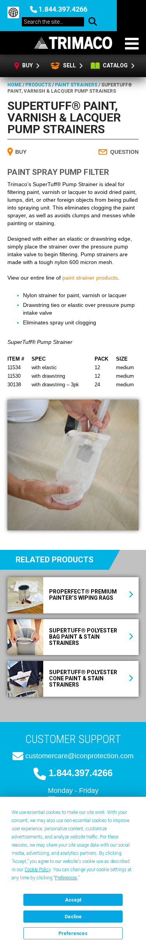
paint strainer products (90, 278)
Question (124, 152)
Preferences (73, 933)
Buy (28, 65)
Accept (73, 900)
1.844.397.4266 (63, 9)
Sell (69, 65)
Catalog (116, 65)
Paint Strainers (76, 85)
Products (38, 85)
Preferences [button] (66, 878)
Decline (73, 916)
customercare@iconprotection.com (79, 756)
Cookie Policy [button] (38, 869)
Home (14, 85)
